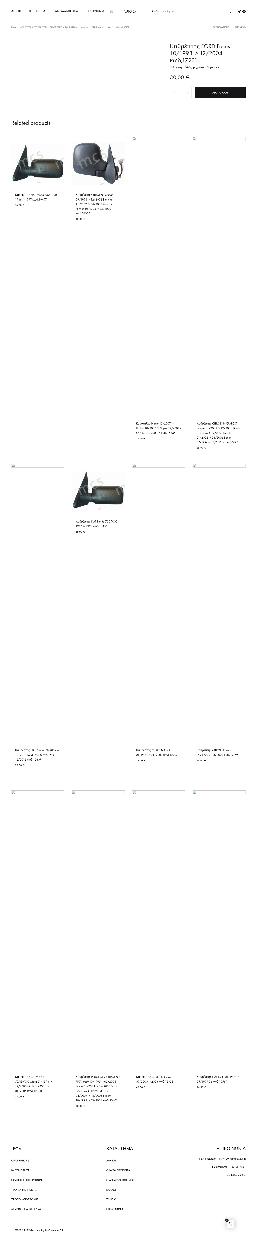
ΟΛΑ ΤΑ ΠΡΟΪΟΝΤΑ (118, 1170)
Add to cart (220, 92)
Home (13, 27)
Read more (143, 771)
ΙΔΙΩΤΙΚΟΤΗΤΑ (20, 1170)
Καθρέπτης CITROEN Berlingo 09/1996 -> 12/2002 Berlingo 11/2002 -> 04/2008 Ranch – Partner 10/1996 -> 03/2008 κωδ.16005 (94, 204)
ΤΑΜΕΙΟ (111, 1199)
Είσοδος (155, 11)
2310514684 (238, 1166)
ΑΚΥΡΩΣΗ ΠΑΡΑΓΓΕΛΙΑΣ (26, 1209)
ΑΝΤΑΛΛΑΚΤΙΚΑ (66, 11)
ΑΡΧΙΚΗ (17, 11)
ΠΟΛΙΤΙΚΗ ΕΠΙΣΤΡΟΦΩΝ (26, 1180)
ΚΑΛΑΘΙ (111, 1189)
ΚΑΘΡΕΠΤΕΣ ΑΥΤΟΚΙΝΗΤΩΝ (33, 27)
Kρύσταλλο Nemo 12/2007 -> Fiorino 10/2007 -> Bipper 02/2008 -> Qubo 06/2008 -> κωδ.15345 (158, 428)
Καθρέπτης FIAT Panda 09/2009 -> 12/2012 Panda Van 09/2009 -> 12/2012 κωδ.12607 (37, 754)
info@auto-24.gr (237, 1174)
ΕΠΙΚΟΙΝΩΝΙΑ (94, 11)
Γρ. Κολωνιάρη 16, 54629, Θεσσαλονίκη (222, 1158)
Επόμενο (240, 27)
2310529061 (221, 1166)
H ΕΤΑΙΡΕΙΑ (37, 11)
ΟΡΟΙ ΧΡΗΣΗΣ (20, 1160)
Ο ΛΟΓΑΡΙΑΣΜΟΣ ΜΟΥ (120, 1180)
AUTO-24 (29, 1230)
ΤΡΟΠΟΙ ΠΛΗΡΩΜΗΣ (24, 1189)
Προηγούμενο (221, 27)
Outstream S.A (55, 1230)
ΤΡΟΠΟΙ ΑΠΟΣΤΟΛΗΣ (25, 1199)
